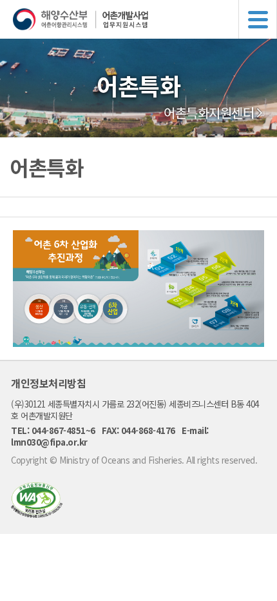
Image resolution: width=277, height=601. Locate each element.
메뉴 (257, 19)
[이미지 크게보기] (138, 343)
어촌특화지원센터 (209, 112)
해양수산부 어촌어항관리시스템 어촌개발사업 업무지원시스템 (145, 19)
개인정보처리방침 (48, 383)
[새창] (36, 513)
